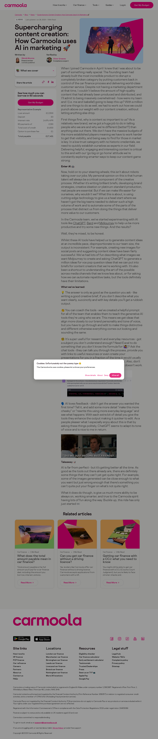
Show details (90, 375)
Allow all (115, 375)
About (100, 375)
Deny (106, 375)
